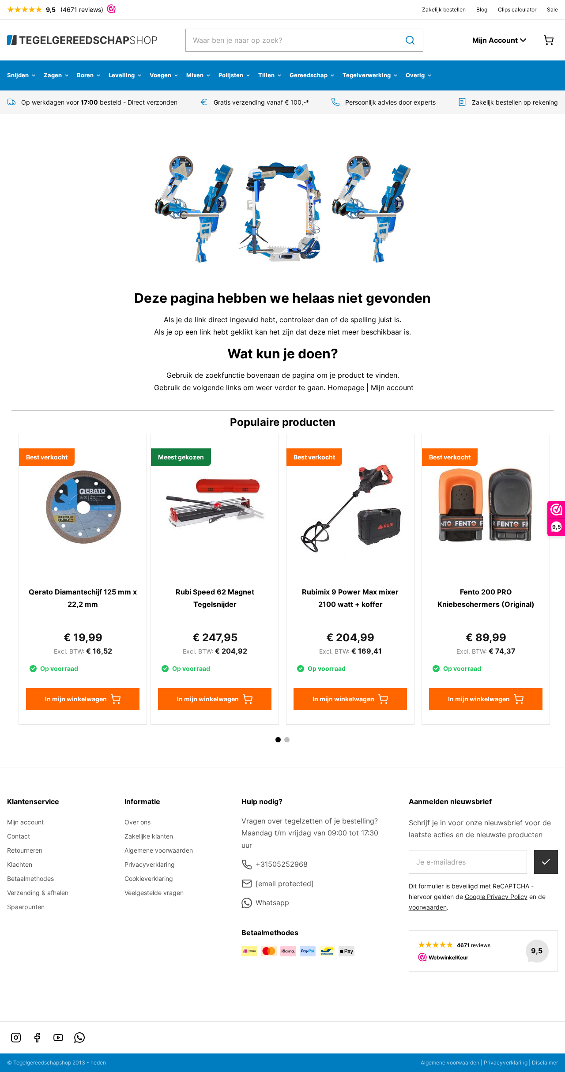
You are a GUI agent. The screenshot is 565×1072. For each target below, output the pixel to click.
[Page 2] (287, 739)
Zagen (53, 75)
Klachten (19, 864)
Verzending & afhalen (37, 892)
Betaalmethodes (30, 878)
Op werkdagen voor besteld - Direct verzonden (99, 102)
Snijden (18, 75)
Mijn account (392, 387)
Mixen (194, 75)
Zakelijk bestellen (444, 9)
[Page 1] (278, 739)
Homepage (346, 387)
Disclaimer (545, 1062)
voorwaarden (428, 907)
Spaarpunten (26, 906)
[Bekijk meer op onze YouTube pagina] (58, 1037)
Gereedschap (309, 75)
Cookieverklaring (148, 878)
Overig (415, 75)
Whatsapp (272, 902)
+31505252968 (282, 864)
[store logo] (82, 40)
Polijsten (230, 75)
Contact (18, 836)
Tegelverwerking (367, 75)
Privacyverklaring (149, 864)
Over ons (137, 822)
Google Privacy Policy (496, 896)
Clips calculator (517, 9)
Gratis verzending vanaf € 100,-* (261, 102)
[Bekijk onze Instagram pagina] (16, 1037)
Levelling (122, 75)
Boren (85, 75)
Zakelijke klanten (148, 836)
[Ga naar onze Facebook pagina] (37, 1037)
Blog (481, 9)
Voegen (160, 75)
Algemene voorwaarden (158, 850)
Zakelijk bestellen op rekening (515, 102)
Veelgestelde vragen (154, 892)
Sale (552, 9)
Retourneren (24, 850)
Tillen (266, 75)
